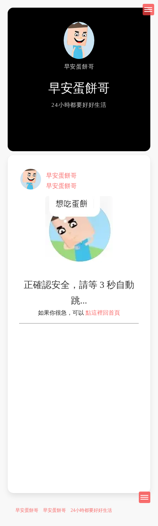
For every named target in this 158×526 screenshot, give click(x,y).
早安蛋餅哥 (61, 175)
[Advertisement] (79, 403)
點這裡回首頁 (103, 313)
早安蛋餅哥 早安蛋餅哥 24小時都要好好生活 (63, 510)
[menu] (144, 497)
